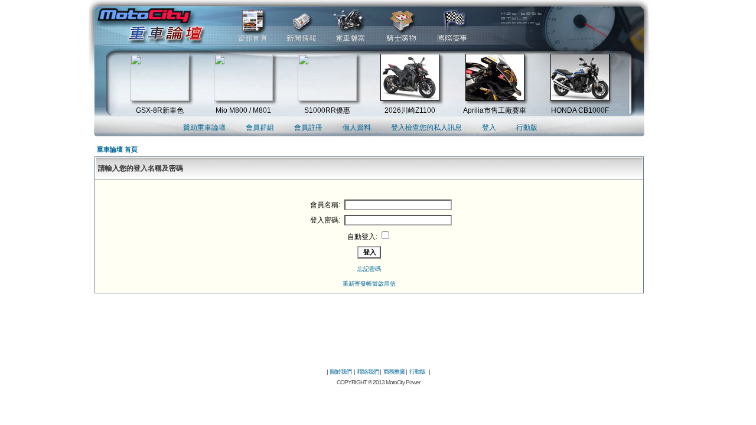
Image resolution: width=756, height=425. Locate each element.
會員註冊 (308, 127)
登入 (489, 127)
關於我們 (340, 371)
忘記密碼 (369, 269)
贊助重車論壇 (204, 127)
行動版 (526, 127)
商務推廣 (394, 371)
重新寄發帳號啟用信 (369, 283)
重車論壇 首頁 (117, 149)
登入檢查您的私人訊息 (426, 127)
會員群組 (260, 127)
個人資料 (357, 127)
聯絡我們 (368, 371)
